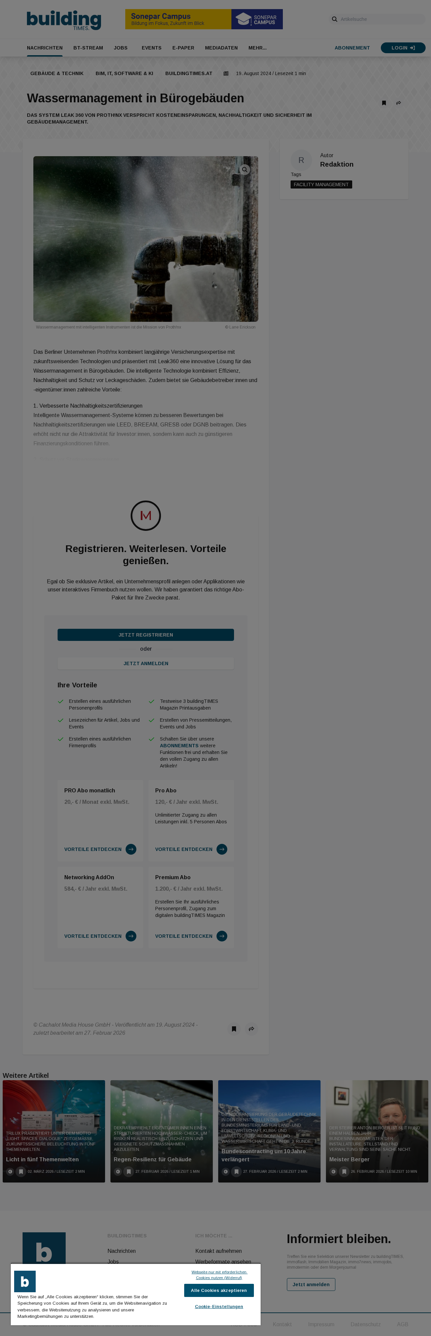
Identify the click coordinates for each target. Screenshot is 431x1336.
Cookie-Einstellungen (219, 1306)
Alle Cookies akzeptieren (219, 1290)
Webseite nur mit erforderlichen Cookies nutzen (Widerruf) (220, 1275)
